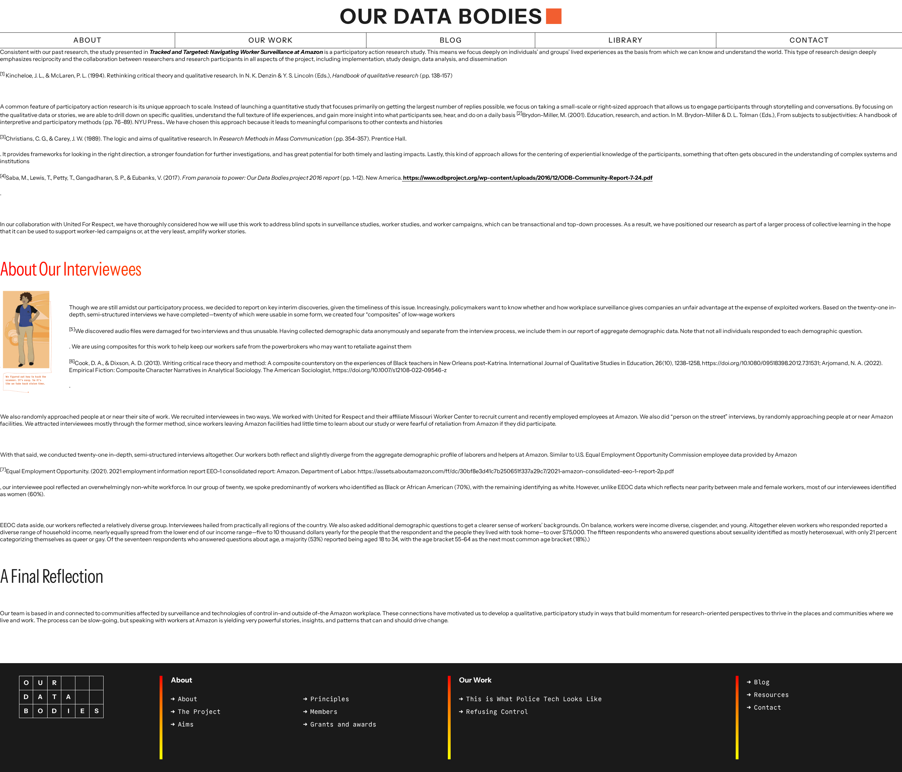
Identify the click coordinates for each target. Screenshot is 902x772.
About (181, 680)
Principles (329, 699)
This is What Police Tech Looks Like (534, 699)
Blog (762, 682)
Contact (767, 707)
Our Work (475, 680)
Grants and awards (343, 724)
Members (324, 711)
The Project (199, 711)
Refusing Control (497, 711)
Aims (185, 724)
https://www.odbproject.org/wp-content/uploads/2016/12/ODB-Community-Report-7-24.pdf (527, 177)
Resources (771, 694)
